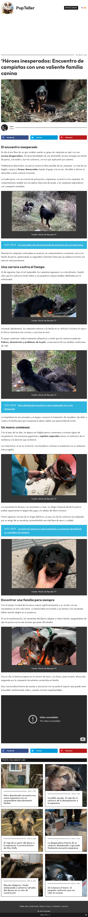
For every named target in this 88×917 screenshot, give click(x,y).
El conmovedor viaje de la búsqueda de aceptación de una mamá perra (50, 244)
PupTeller (25, 7)
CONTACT (65, 906)
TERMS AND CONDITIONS (28, 906)
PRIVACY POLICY (46, 906)
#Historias (71, 7)
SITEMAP (56, 906)
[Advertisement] (44, 34)
